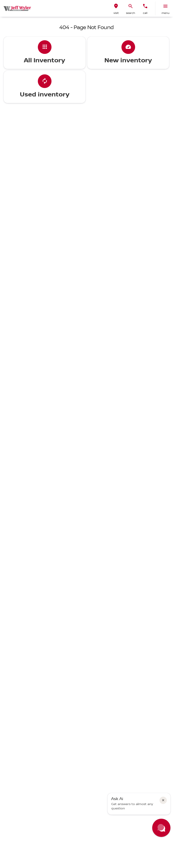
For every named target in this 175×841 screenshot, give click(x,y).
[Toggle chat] (161, 828)
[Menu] (165, 6)
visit (116, 13)
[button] (116, 8)
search (130, 13)
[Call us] (145, 6)
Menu (166, 13)
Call (145, 13)
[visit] (116, 6)
